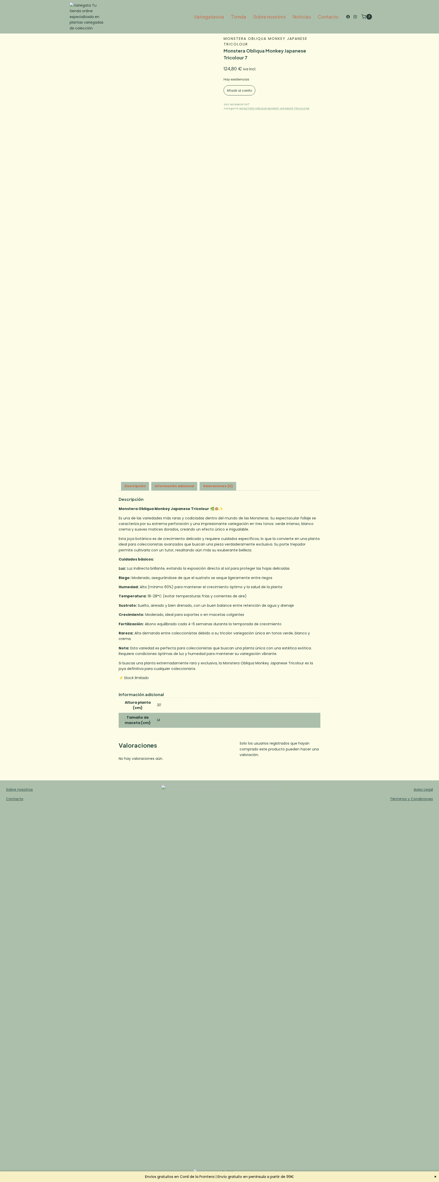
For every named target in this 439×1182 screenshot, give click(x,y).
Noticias (302, 17)
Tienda (238, 17)
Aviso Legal (423, 789)
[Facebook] (348, 16)
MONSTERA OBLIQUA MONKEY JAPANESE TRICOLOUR (274, 108)
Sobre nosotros (269, 17)
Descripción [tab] (135, 486)
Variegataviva (209, 17)
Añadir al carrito (239, 90)
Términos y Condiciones (411, 798)
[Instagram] (355, 16)
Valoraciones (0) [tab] (218, 486)
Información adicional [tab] (174, 486)
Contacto (328, 17)
